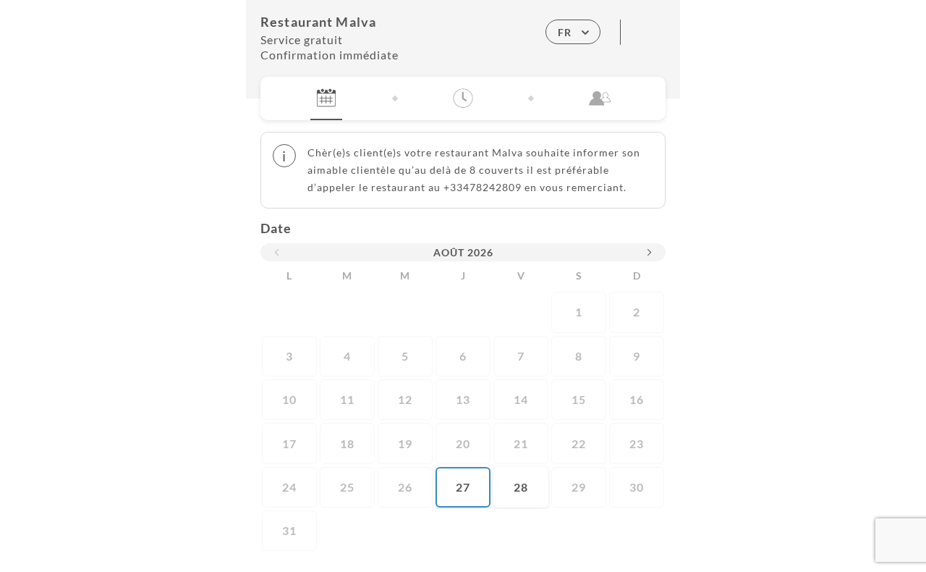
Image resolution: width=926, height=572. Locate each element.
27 (463, 487)
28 (521, 487)
